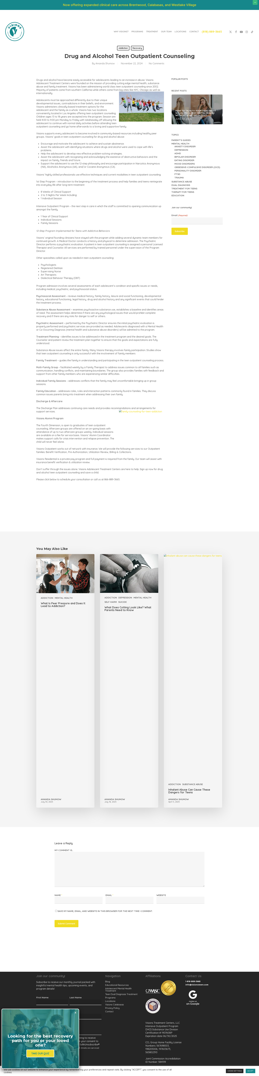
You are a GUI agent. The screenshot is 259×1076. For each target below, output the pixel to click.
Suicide (122, 602)
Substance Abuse (181, 181)
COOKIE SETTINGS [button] (235, 1071)
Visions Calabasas (114, 1004)
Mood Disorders (184, 164)
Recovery (137, 48)
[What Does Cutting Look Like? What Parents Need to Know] (129, 681)
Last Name (76, 997)
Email (179, 215)
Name (58, 895)
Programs (110, 998)
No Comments (156, 63)
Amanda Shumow (105, 63)
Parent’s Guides (181, 140)
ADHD (177, 153)
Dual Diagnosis (180, 185)
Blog (107, 981)
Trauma (179, 177)
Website (161, 895)
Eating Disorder (184, 160)
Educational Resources (117, 985)
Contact (109, 1011)
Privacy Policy (112, 1008)
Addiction (123, 48)
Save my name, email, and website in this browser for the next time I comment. (105, 911)
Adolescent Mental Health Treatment (118, 989)
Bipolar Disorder (185, 157)
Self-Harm (110, 602)
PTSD (177, 174)
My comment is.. (64, 850)
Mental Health (180, 143)
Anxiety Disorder (185, 146)
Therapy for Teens (182, 192)
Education (177, 195)
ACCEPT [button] (250, 1071)
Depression (181, 150)
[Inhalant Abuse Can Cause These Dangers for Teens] (193, 681)
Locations (110, 1001)
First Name (42, 997)
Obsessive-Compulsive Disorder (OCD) (197, 167)
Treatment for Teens (184, 188)
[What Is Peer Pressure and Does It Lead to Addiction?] (65, 681)
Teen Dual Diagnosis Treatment (121, 994)
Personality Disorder (187, 171)
